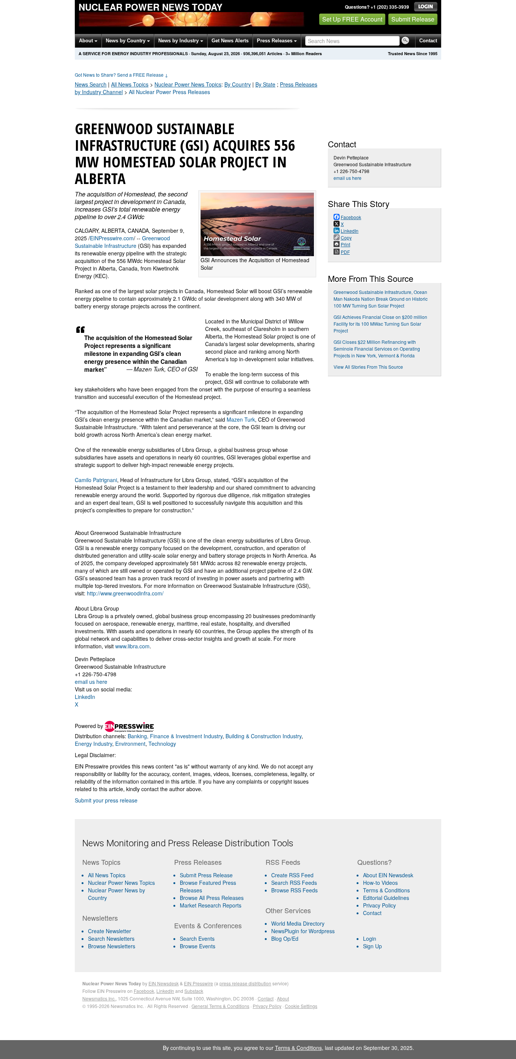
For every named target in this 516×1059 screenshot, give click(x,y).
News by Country (126, 40)
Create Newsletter (109, 931)
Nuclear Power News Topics (121, 882)
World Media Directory (297, 923)
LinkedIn (85, 696)
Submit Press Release (206, 875)
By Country (237, 84)
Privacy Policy (379, 905)
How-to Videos (380, 882)
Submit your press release (106, 800)
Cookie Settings (301, 1006)
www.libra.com (132, 646)
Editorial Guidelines (386, 897)
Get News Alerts (230, 40)
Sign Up (372, 946)
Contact (428, 40)
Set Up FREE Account (352, 19)
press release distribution (245, 983)
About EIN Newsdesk (388, 875)
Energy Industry (93, 743)
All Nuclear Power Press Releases (169, 92)
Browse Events (197, 946)
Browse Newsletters (111, 946)
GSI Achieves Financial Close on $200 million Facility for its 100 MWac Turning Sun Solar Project (380, 324)
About (86, 40)
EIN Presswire (198, 983)
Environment (130, 743)
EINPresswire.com (112, 238)
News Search (91, 84)
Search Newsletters (111, 938)
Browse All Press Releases (212, 897)
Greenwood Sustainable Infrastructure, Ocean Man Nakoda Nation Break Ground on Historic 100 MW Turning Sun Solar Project (381, 299)
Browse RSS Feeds (294, 890)
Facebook (144, 991)
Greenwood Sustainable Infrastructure (122, 241)
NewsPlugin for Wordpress (303, 931)
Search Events (197, 938)
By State (265, 84)
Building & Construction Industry (263, 736)
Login (369, 938)
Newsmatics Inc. (99, 998)
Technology (162, 743)
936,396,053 (254, 53)
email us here (91, 681)
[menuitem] (125, 882)
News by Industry (179, 40)
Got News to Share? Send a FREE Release (121, 74)
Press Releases (275, 40)
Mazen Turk (241, 419)
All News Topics (129, 84)
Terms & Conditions (386, 890)
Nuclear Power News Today (150, 6)
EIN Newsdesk (163, 983)
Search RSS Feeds (294, 882)
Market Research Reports (210, 905)
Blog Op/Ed (284, 938)
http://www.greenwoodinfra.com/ (125, 593)
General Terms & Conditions (220, 1006)
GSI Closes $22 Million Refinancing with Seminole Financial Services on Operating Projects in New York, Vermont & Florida (377, 349)
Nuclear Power (187, 84)
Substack (193, 991)
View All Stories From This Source (368, 366)
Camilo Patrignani (96, 480)
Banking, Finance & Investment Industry (175, 736)
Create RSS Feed (292, 875)
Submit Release (412, 19)
